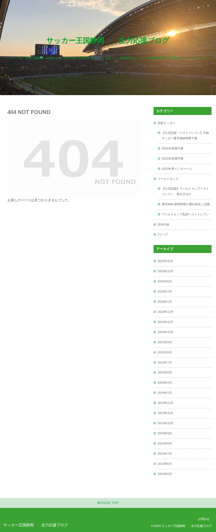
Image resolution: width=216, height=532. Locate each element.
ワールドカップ (168, 179)
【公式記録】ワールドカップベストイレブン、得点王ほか (185, 191)
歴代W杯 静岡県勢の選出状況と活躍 (186, 204)
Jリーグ (163, 234)
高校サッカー (166, 123)
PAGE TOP (109, 503)
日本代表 (163, 224)
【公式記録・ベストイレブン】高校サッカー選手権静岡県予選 (185, 135)
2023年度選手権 (172, 158)
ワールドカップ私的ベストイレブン (185, 214)
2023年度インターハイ (177, 168)
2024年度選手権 (172, 148)
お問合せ (204, 519)
